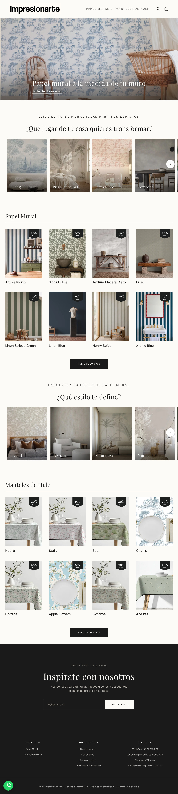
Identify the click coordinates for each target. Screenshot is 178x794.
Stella (53, 551)
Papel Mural (20, 216)
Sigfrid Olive (58, 282)
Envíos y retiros (87, 760)
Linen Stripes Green (20, 346)
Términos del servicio (128, 787)
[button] (99, 9)
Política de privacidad (102, 787)
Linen (140, 282)
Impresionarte (52, 787)
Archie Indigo (15, 282)
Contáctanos (87, 754)
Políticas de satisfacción (89, 765)
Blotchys (99, 614)
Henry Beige (101, 346)
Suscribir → (119, 704)
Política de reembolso (77, 787)
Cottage (11, 614)
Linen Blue (57, 346)
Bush (96, 551)
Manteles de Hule (27, 484)
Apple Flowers (60, 614)
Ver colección (89, 364)
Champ (141, 551)
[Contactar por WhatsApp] (8, 786)
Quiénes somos (87, 749)
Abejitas (142, 614)
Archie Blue (145, 346)
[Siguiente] (170, 164)
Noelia (10, 551)
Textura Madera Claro (109, 282)
